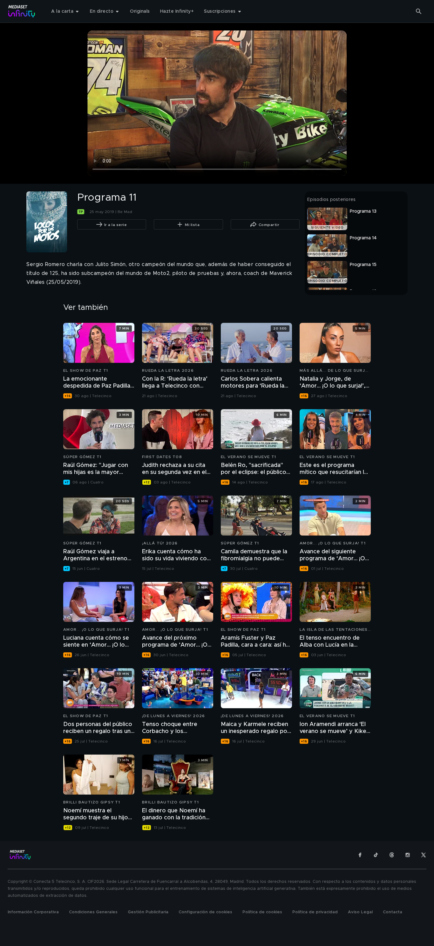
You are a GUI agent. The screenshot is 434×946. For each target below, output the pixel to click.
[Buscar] (419, 11)
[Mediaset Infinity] (22, 11)
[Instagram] (407, 855)
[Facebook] (360, 855)
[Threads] (392, 855)
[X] (423, 855)
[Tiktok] (376, 855)
